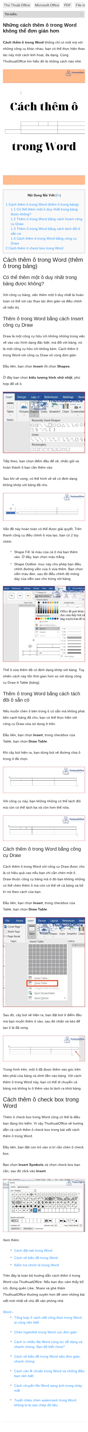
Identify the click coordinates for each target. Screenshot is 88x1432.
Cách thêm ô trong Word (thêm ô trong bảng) (42, 204)
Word (7, 1312)
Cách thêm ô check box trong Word (34, 248)
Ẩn (58, 195)
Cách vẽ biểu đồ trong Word (36, 1258)
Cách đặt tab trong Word (33, 1250)
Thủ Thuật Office (17, 5)
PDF (67, 5)
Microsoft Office (47, 5)
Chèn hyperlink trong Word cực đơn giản (45, 1332)
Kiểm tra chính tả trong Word (36, 1265)
